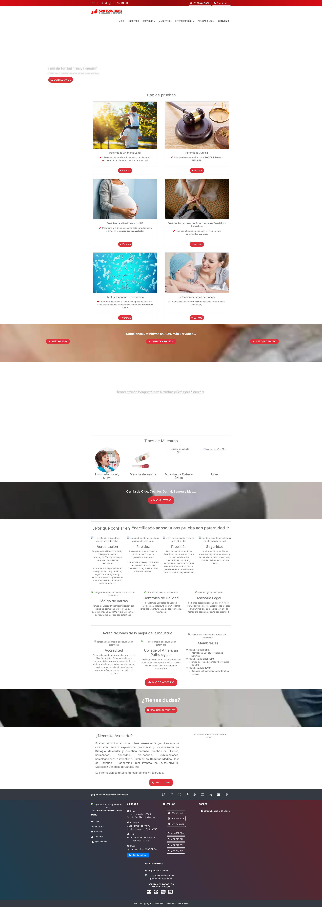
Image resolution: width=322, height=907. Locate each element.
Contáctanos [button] (223, 3)
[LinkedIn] (118, 3)
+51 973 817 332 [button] (200, 3)
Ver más (126, 170)
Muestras (164, 21)
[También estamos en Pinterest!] (227, 795)
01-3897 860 (177, 833)
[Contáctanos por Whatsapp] (179, 795)
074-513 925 (177, 839)
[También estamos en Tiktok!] (194, 794)
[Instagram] (106, 3)
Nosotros (133, 21)
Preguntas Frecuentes (162, 710)
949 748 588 (178, 818)
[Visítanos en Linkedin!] (210, 795)
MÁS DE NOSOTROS (163, 682)
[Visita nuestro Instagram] (186, 795)
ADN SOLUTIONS (171, 903)
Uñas (214, 474)
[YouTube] (114, 3)
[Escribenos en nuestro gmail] (218, 794)
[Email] (122, 3)
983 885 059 (178, 824)
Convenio (223, 21)
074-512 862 (177, 845)
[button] (24, 57)
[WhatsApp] (102, 3)
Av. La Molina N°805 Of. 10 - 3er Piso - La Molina (141, 815)
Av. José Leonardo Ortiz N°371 (142, 829)
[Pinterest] (127, 3)
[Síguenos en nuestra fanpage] (172, 795)
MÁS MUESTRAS (162, 500)
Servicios (148, 21)
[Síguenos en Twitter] (163, 795)
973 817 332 (178, 812)
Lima (132, 811)
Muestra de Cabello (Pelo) (179, 476)
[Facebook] (97, 3)
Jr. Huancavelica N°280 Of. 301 (142, 849)
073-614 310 (177, 851)
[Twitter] (93, 3)
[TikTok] (110, 3)
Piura (132, 846)
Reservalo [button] (59, 79)
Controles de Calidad (161, 598)
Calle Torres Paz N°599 (138, 826)
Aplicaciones (205, 21)
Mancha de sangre (143, 474)
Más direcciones (139, 855)
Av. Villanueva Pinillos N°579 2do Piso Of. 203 (141, 839)
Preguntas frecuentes (158, 870)
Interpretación (183, 21)
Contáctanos (162, 782)
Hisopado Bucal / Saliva (107, 476)
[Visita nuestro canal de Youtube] (202, 795)
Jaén (132, 834)
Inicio (121, 21)
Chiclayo (134, 822)
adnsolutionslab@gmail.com (217, 811)
